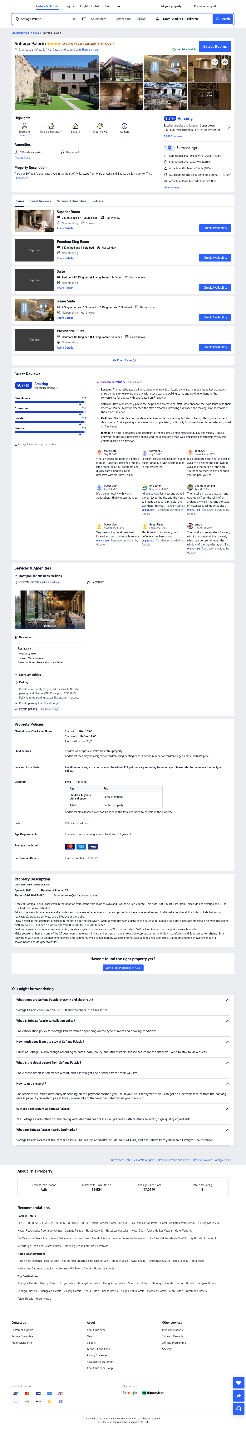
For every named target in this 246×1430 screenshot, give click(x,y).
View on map (172, 187)
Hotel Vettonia (183, 1230)
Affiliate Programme (174, 1342)
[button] (119, 6)
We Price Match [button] (186, 49)
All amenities (22, 157)
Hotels (128, 1160)
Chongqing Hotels (162, 1283)
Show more (21, 178)
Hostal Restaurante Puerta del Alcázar (39, 1230)
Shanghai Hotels (27, 1283)
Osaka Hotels (110, 1291)
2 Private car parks (30, 582)
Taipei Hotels (25, 1298)
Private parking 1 (29, 703)
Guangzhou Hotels (89, 1283)
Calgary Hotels (72, 1291)
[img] (57, 82)
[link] (170, 6)
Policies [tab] (97, 201)
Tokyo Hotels (67, 1283)
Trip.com (116, 1160)
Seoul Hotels (91, 1291)
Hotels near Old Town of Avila (73, 1268)
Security (167, 1349)
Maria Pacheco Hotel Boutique (110, 1222)
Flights (69, 6)
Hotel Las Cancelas (117, 1230)
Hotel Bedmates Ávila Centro (177, 1222)
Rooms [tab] (19, 201)
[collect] (238, 1382)
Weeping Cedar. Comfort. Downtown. (87, 1246)
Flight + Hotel (89, 6)
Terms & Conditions (98, 1349)
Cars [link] (108, 6)
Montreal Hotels (156, 1291)
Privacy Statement (98, 1355)
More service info (22, 1342)
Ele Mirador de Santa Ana (32, 1238)
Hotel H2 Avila (94, 1230)
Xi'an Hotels (176, 1291)
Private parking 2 (29, 708)
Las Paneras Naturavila (144, 1222)
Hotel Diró (137, 1230)
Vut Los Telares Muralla (48, 1246)
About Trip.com (96, 1330)
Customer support (22, 1330)
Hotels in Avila (201, 1160)
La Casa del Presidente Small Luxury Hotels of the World (183, 1238)
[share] (238, 1396)
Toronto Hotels (185, 1283)
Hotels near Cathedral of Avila (35, 1268)
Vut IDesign (24, 1246)
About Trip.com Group (100, 1368)
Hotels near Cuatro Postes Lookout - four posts (176, 1260)
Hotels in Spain (145, 1160)
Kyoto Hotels (43, 1298)
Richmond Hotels (196, 1291)
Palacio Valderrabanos (63, 1238)
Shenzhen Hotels (138, 1283)
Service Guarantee (22, 1336)
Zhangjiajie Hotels (50, 1291)
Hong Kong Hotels (114, 1283)
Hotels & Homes (47, 6)
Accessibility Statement (100, 1361)
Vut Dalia (84, 1238)
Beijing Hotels (48, 1283)
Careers (91, 1342)
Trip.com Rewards (172, 1336)
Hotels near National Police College (38, 1260)
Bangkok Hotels (206, 1283)
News (90, 1336)
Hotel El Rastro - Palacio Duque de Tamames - (119, 1238)
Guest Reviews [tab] (40, 201)
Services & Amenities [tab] (71, 201)
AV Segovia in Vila (208, 1222)
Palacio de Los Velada (159, 1230)
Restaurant (97, 582)
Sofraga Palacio (30, 43)
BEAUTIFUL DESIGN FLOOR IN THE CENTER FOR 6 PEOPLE (53, 1222)
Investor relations (172, 1330)
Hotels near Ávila (104, 1268)
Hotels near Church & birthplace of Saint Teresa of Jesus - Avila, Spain (103, 1260)
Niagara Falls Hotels (132, 1291)
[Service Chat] (238, 1409)
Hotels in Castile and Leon (173, 1160)
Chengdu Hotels (27, 1291)
